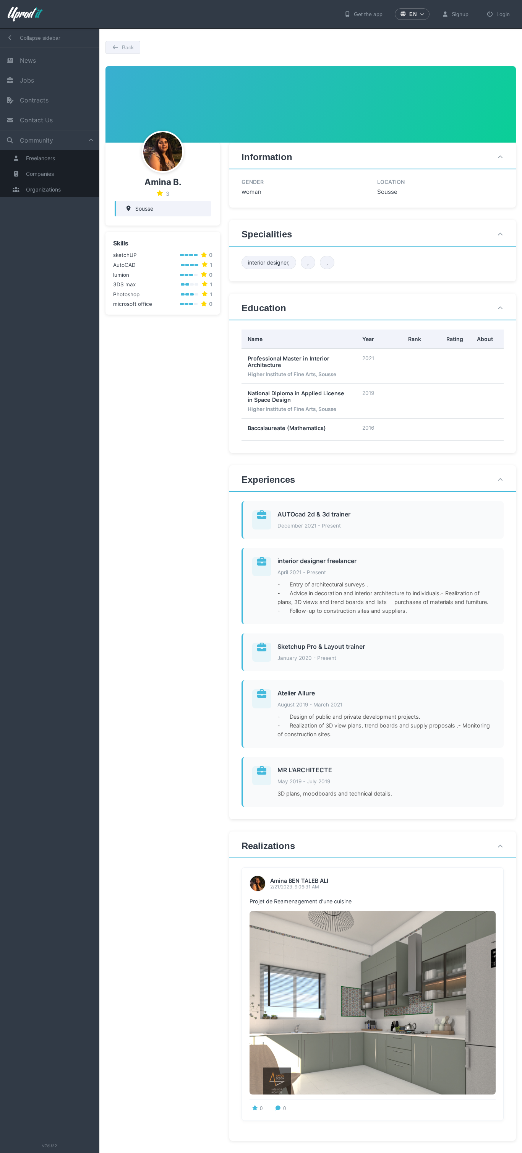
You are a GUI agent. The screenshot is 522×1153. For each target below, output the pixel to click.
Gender (253, 182)
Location (391, 182)
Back (128, 47)
